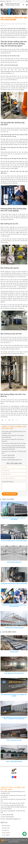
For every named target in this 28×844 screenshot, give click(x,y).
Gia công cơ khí (5, 830)
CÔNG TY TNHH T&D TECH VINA (14, 740)
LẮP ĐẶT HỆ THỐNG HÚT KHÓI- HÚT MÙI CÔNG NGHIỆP (14, 540)
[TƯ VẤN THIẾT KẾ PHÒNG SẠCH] (14, 546)
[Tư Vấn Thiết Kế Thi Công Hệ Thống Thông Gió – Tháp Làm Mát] (14, 502)
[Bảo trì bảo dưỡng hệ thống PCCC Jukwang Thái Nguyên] (14, 678)
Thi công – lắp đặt (6, 832)
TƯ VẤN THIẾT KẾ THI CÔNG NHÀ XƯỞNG (14, 627)
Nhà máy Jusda (14, 651)
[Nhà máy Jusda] (14, 636)
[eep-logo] (2, 4)
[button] (23, 5)
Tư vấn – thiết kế (5, 835)
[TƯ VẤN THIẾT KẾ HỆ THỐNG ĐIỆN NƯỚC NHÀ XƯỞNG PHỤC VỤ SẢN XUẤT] (14, 589)
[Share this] (2, 420)
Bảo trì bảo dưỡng (6, 23)
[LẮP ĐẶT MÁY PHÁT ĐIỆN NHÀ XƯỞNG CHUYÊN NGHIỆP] (14, 567)
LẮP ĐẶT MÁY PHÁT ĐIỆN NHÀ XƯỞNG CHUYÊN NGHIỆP (14, 583)
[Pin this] (12, 420)
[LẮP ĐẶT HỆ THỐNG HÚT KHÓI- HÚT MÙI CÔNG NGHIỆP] (14, 525)
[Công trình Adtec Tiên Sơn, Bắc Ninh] (14, 657)
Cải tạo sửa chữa (6, 828)
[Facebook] (13, 777)
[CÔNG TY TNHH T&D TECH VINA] (14, 724)
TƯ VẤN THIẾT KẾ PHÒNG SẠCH (14, 562)
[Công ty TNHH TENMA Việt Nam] (14, 745)
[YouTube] (15, 777)
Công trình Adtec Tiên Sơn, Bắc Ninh (14, 673)
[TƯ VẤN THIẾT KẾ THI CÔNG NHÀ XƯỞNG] (14, 612)
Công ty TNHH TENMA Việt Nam (14, 761)
